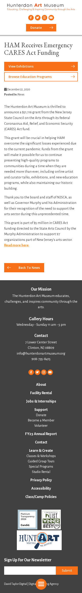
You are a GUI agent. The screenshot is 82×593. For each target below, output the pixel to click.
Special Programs (41, 466)
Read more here (16, 245)
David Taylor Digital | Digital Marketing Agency (31, 584)
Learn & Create (41, 451)
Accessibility (41, 489)
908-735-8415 (41, 359)
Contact (41, 442)
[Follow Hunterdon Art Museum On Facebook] (31, 17)
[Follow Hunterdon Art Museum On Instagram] (44, 17)
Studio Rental (41, 472)
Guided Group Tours (41, 461)
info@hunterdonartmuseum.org (41, 353)
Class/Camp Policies (41, 497)
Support (41, 410)
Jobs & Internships (41, 401)
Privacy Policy (41, 480)
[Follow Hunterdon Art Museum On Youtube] (51, 17)
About (41, 385)
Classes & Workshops (41, 456)
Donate (41, 415)
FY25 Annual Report (41, 434)
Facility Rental (41, 393)
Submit (67, 570)
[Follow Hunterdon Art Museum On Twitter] (37, 17)
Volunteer (41, 425)
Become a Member (41, 420)
